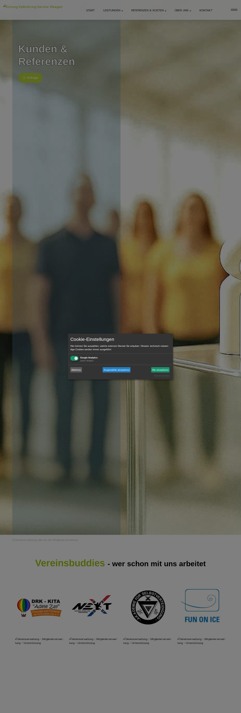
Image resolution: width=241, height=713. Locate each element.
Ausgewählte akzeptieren (117, 370)
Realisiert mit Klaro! (161, 376)
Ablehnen (76, 370)
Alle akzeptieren (160, 370)
